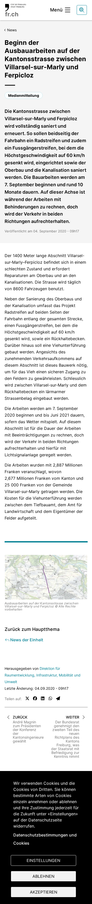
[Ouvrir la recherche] (82, 10)
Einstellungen (43, 860)
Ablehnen (43, 876)
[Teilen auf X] (27, 698)
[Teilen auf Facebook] (35, 698)
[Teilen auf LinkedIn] (43, 698)
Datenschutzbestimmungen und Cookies (45, 839)
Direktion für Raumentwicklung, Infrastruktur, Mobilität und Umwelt (42, 675)
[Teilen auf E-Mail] (58, 698)
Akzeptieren (43, 892)
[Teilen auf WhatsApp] (50, 698)
